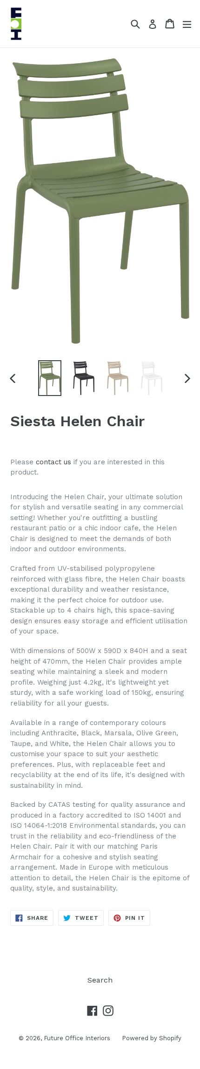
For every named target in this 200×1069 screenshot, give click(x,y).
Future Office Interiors (77, 1038)
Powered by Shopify (151, 1038)
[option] (50, 378)
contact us (53, 462)
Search (100, 980)
